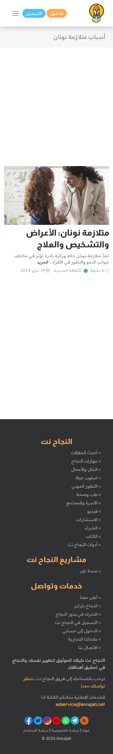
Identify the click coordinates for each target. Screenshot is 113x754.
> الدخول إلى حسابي (81, 630)
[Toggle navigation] (15, 13)
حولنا (85, 730)
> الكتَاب (93, 536)
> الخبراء (93, 527)
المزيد (42, 262)
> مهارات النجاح (86, 461)
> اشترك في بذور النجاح (78, 614)
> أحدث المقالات (86, 452)
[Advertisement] (56, 104)
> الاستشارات (88, 519)
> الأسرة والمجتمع (83, 502)
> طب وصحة (88, 494)
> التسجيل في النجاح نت (78, 622)
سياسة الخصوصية (64, 730)
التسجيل (34, 13)
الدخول (56, 13)
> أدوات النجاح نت (84, 544)
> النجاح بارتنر (87, 605)
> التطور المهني (86, 486)
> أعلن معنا (90, 597)
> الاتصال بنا (89, 647)
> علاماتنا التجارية (84, 639)
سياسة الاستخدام (36, 730)
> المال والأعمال (86, 469)
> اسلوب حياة (88, 477)
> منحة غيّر (90, 571)
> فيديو (94, 511)
